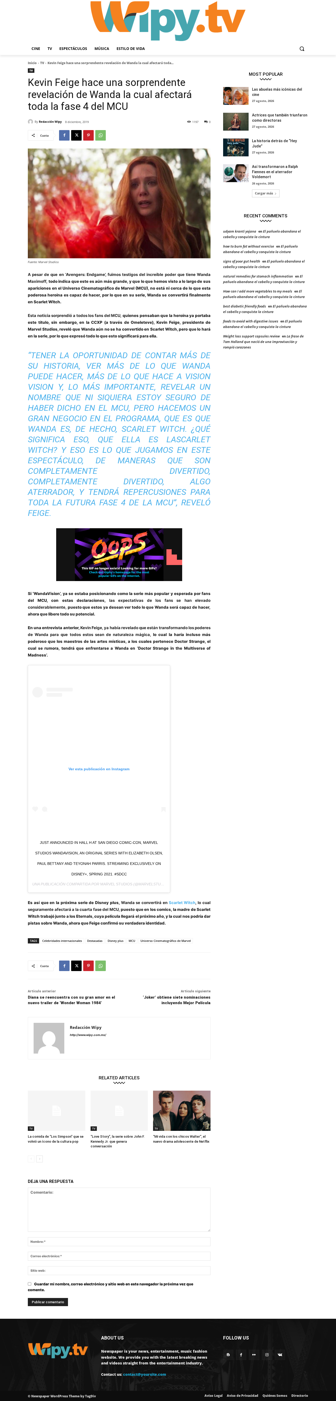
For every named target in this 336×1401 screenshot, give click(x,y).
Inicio (32, 63)
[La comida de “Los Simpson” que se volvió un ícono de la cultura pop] (56, 1111)
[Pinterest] (88, 135)
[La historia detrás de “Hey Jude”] (236, 147)
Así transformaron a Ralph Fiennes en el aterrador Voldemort (275, 172)
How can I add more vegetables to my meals (257, 291)
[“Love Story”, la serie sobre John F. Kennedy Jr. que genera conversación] (119, 1111)
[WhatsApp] (100, 135)
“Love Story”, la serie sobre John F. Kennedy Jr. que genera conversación (118, 1141)
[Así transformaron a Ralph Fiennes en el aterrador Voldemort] (236, 173)
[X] (76, 135)
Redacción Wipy (50, 122)
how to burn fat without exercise (248, 246)
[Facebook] (64, 135)
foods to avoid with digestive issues (250, 321)
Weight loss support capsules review (251, 336)
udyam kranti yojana (239, 231)
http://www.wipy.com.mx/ (88, 1035)
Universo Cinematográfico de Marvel (165, 941)
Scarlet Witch (182, 902)
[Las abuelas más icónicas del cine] (236, 96)
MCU (132, 941)
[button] (302, 48)
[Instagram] (267, 1355)
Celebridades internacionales (62, 941)
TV (42, 63)
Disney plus (115, 941)
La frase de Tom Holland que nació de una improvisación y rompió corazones (263, 342)
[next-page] (39, 1159)
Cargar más (264, 193)
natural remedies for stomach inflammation (258, 276)
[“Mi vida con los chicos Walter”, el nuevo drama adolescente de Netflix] (182, 1111)
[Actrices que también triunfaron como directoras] (236, 122)
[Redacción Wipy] (31, 121)
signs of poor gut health (241, 261)
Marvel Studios (116, 884)
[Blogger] (228, 1355)
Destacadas (94, 941)
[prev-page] (31, 1159)
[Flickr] (254, 1355)
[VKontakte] (280, 1355)
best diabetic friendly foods (244, 306)
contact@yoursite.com (144, 1374)
